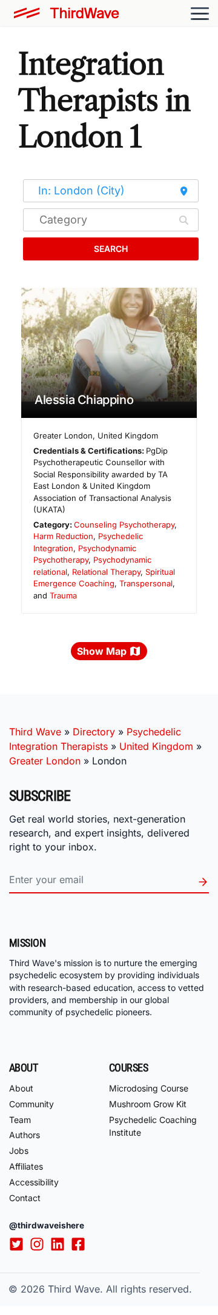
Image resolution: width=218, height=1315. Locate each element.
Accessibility (34, 1182)
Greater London (45, 761)
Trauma (63, 595)
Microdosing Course (148, 1088)
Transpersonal (146, 583)
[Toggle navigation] (200, 13)
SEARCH (111, 248)
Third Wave (35, 732)
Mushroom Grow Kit (148, 1104)
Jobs (18, 1150)
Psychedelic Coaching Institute (153, 1126)
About (21, 1088)
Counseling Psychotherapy (124, 524)
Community (31, 1104)
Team (20, 1120)
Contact (25, 1198)
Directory (94, 732)
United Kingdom (156, 746)
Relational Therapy (106, 572)
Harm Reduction (63, 536)
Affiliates (26, 1166)
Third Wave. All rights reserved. (120, 1289)
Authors (24, 1135)
